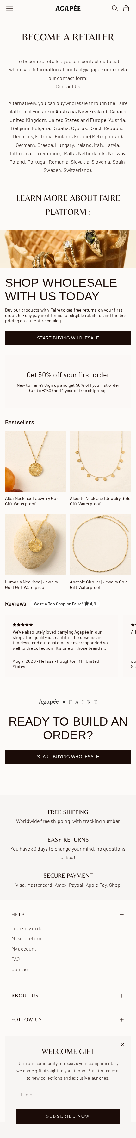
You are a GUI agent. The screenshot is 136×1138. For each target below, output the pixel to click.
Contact (20, 969)
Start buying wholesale (68, 337)
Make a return (26, 938)
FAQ (15, 959)
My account (24, 948)
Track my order (27, 928)
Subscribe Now (68, 1116)
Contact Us (68, 86)
